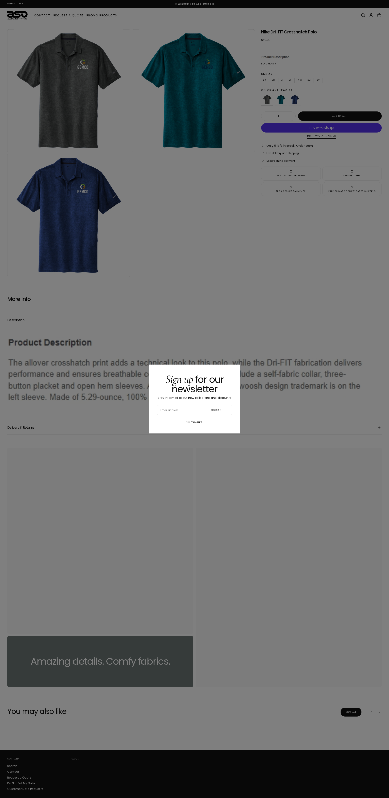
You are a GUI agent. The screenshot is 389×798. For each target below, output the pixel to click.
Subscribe (220, 410)
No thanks (194, 422)
